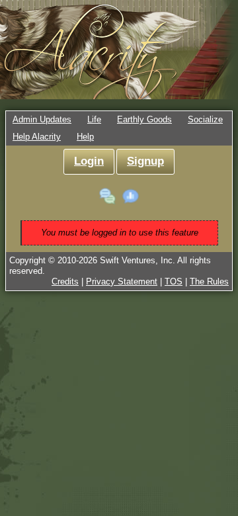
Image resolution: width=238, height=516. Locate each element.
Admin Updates (42, 119)
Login (89, 161)
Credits (65, 281)
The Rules (209, 281)
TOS (173, 281)
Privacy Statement (121, 281)
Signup (145, 161)
